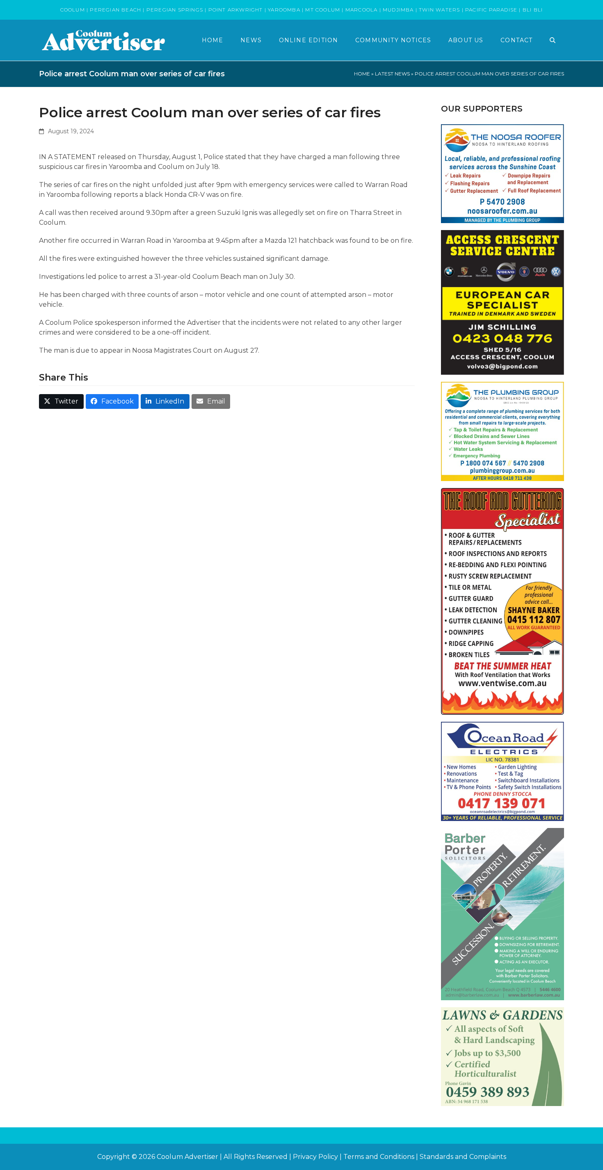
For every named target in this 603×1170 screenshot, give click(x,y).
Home (362, 74)
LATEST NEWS (392, 74)
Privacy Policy (315, 1157)
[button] (552, 40)
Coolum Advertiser (187, 1157)
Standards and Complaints (463, 1157)
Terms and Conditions (378, 1157)
